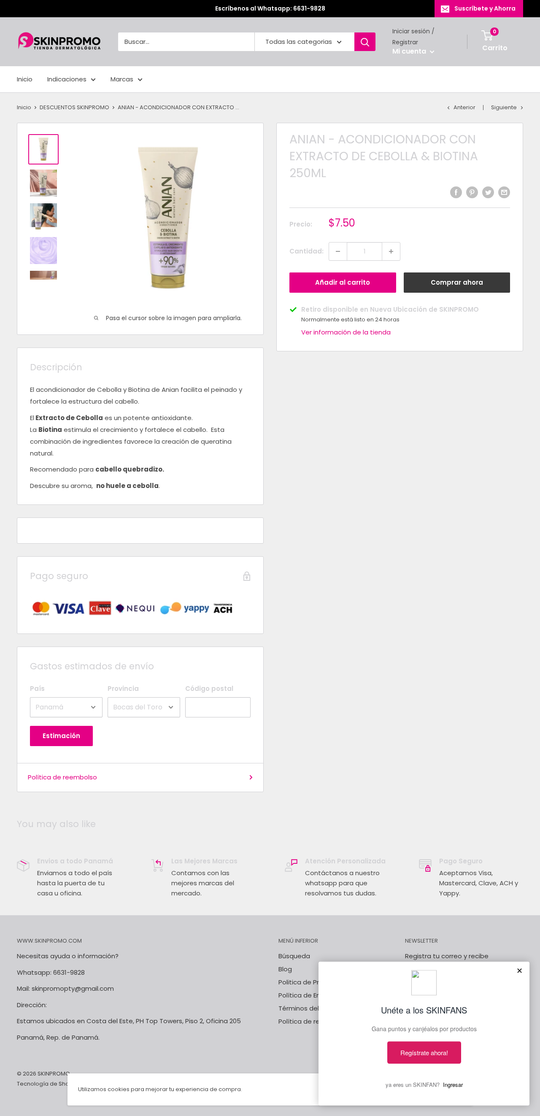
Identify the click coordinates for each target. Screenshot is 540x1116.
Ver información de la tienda (346, 332)
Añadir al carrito (342, 282)
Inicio (24, 79)
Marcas (122, 79)
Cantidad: (306, 251)
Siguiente (504, 107)
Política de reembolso (62, 777)
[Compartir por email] (504, 192)
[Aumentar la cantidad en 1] (391, 251)
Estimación (61, 735)
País (37, 688)
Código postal (209, 688)
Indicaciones (66, 79)
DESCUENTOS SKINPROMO (74, 107)
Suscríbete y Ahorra (485, 8)
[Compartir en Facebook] (456, 192)
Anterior (464, 107)
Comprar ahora (457, 282)
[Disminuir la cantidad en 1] (338, 251)
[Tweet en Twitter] (488, 192)
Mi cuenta (410, 52)
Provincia (123, 688)
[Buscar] (364, 41)
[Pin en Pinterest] (472, 192)
